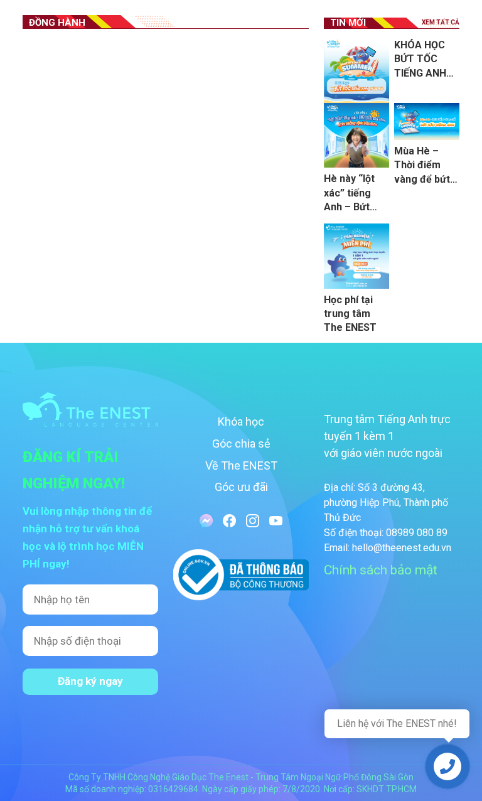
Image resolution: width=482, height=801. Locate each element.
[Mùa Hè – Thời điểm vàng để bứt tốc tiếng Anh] (426, 121)
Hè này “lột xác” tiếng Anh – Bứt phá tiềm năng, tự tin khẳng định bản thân (350, 193)
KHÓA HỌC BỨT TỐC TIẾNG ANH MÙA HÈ (420, 59)
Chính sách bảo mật (380, 570)
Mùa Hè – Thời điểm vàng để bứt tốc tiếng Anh (425, 165)
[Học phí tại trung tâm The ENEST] (356, 256)
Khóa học (241, 421)
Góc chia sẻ (241, 443)
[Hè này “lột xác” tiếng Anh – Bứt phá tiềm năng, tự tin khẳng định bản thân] (356, 135)
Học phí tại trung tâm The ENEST (350, 314)
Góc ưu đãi (241, 486)
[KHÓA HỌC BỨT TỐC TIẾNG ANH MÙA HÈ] (356, 70)
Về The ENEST (241, 465)
